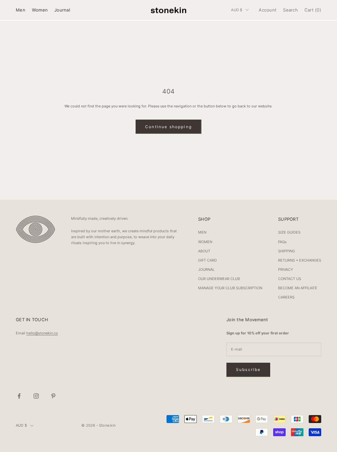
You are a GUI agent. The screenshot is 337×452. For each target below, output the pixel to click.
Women (40, 10)
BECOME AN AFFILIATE (297, 288)
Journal (62, 10)
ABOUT (204, 251)
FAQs (282, 242)
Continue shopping (168, 126)
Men (20, 10)
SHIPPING (286, 251)
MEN (202, 232)
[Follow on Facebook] (19, 396)
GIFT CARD (207, 260)
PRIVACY (285, 269)
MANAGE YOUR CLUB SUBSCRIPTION (230, 288)
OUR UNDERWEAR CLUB (219, 278)
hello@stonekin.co (42, 333)
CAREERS (286, 297)
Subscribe (248, 369)
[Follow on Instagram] (36, 396)
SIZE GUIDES (289, 232)
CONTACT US (289, 278)
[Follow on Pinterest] (53, 396)
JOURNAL (206, 269)
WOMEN (205, 242)
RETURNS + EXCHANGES (299, 260)
